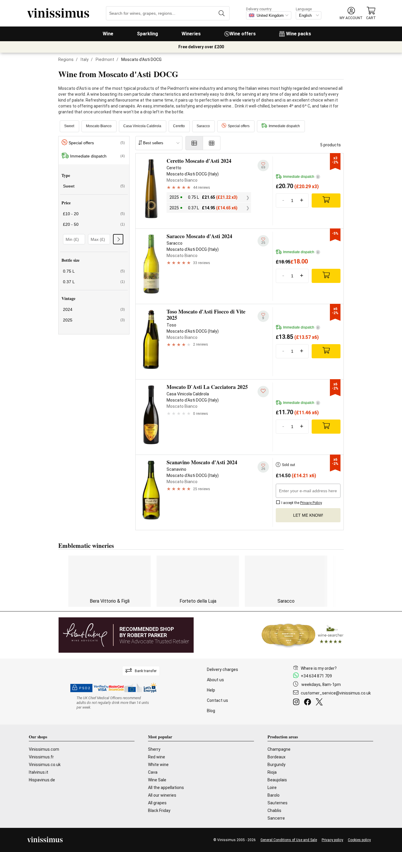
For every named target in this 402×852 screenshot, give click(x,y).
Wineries (191, 34)
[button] (351, 13)
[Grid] (211, 143)
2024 (94, 309)
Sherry (154, 749)
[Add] (326, 200)
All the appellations (166, 787)
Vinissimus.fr (41, 757)
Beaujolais (277, 780)
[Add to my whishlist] (263, 391)
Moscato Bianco (99, 126)
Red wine (156, 757)
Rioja (272, 772)
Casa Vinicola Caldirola (142, 126)
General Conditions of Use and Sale (288, 840)
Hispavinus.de (42, 780)
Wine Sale (157, 780)
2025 (94, 320)
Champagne (279, 749)
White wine (158, 764)
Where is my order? (319, 668)
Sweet (69, 126)
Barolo (274, 795)
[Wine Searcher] (302, 635)
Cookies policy (359, 840)
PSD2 (84, 688)
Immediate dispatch (284, 126)
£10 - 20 (94, 213)
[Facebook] (308, 703)
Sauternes (278, 802)
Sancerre (276, 818)
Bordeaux (276, 757)
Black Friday (159, 810)
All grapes (157, 802)
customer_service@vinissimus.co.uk (336, 693)
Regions (66, 59)
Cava (152, 772)
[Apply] (118, 239)
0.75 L (94, 271)
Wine (108, 34)
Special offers (239, 126)
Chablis (274, 810)
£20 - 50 (94, 224)
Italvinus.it (38, 772)
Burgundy (276, 764)
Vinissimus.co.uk (45, 764)
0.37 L (94, 281)
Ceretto (179, 126)
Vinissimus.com (44, 749)
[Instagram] (297, 703)
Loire (272, 787)
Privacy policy (332, 840)
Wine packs (298, 34)
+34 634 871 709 (316, 676)
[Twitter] (320, 703)
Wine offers (243, 34)
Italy (85, 59)
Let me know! (308, 515)
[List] (194, 143)
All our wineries (162, 795)
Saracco (203, 126)
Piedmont (105, 59)
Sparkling (147, 34)
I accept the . (301, 503)
